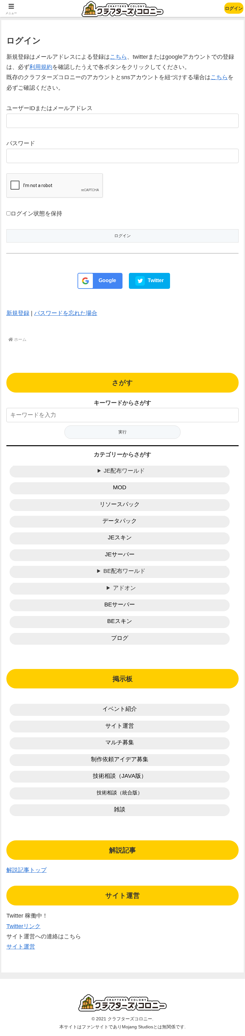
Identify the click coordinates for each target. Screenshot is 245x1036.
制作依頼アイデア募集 (119, 759)
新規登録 (17, 313)
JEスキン (120, 537)
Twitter (155, 280)
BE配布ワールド (124, 571)
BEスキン (119, 621)
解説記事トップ (26, 870)
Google (106, 280)
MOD (119, 487)
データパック (119, 521)
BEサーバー (119, 604)
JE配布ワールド (124, 471)
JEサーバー (120, 554)
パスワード (20, 143)
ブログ (119, 638)
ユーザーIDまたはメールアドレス (49, 108)
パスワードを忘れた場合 (65, 313)
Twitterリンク (23, 926)
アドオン (124, 588)
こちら (118, 57)
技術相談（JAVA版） (120, 776)
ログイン (234, 8)
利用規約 (40, 67)
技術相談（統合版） (120, 792)
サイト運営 (119, 726)
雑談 (119, 809)
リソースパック (120, 504)
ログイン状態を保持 (36, 213)
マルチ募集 (119, 742)
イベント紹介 (119, 709)
